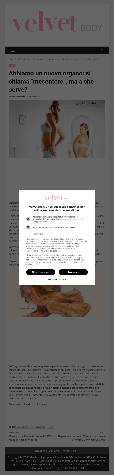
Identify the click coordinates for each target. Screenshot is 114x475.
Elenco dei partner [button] (51, 251)
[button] (57, 234)
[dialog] (57, 237)
